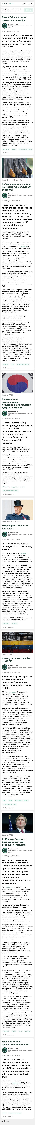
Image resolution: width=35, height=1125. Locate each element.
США (14, 1031)
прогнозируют (24, 75)
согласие (6, 10)
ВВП (4, 1113)
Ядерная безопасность (10, 490)
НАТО (20, 1031)
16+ (24, 3)
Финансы (6, 149)
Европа (14, 623)
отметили (17, 455)
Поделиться (9, 153)
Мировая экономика (9, 804)
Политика (6, 487)
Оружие (15, 487)
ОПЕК (10, 800)
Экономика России (25, 149)
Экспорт (5, 364)
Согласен (28, 10)
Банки (14, 149)
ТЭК (12, 364)
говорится (24, 246)
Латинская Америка (21, 800)
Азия (22, 487)
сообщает (12, 692)
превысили (16, 1083)
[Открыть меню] (32, 4)
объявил (22, 553)
